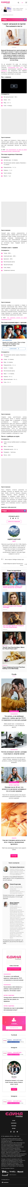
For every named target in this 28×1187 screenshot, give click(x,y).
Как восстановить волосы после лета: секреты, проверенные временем (14, 842)
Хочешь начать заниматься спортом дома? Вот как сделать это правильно (14, 999)
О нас (13, 1120)
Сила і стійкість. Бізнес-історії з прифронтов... (18, 9)
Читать (14, 1089)
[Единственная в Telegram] (17, 1132)
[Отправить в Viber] (18, 518)
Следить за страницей (14, 1041)
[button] (18, 2)
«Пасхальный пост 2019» (15, 67)
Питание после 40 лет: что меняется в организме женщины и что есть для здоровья (14, 789)
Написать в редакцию (14, 521)
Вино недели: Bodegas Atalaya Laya (14, 559)
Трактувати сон (14, 1027)
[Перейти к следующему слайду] (26, 9)
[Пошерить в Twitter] (13, 518)
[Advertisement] (14, 188)
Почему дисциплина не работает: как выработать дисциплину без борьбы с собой (13, 941)
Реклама (13, 1125)
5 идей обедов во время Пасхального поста (13, 564)
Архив (13, 1128)
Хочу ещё (14, 855)
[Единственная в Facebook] (11, 1132)
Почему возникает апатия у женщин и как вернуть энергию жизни (14, 753)
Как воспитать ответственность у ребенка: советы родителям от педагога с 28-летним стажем (13, 989)
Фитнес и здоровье (14, 785)
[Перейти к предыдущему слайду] (2, 9)
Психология (14, 714)
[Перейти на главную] (5, 2)
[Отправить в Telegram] (15, 518)
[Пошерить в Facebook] (10, 518)
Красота (14, 838)
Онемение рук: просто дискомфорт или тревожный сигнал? (13, 1009)
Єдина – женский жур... (14, 1040)
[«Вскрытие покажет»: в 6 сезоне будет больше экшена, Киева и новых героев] (14, 1068)
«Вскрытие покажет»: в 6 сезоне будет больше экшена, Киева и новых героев (14, 1082)
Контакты (13, 1123)
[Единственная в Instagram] (14, 1132)
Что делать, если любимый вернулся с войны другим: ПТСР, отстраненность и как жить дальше (14, 718)
